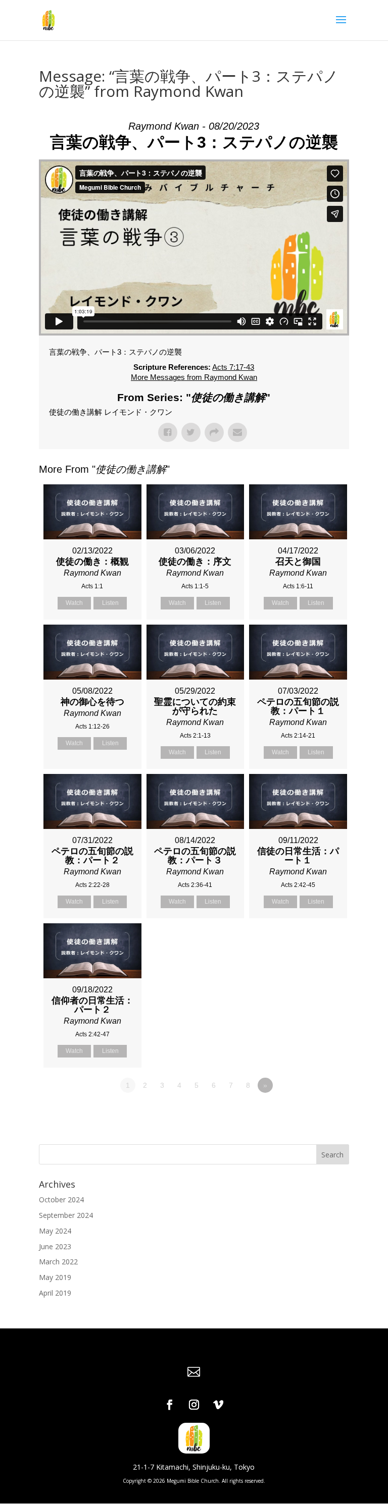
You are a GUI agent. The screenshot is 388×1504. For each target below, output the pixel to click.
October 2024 (61, 1199)
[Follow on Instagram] (194, 1405)
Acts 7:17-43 (233, 367)
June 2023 (55, 1246)
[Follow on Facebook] (170, 1405)
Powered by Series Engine (311, 1113)
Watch (74, 602)
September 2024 (66, 1215)
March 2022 (58, 1261)
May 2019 (55, 1277)
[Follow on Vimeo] (218, 1405)
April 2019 (55, 1293)
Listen (110, 602)
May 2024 (55, 1231)
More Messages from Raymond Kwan (194, 377)
